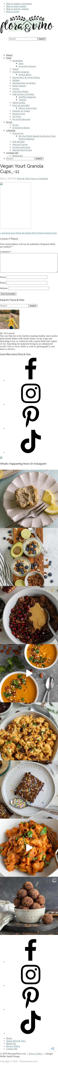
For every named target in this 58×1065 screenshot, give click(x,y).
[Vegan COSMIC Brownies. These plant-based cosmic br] (29, 789)
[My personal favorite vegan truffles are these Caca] (29, 906)
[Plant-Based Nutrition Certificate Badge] (1, 458)
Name (3, 277)
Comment (5, 251)
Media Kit (11, 1043)
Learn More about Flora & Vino (15, 354)
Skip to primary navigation (19, 3)
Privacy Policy (13, 1046)
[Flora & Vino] (27, 33)
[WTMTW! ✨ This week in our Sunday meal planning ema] (29, 557)
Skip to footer (12, 11)
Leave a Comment (39, 178)
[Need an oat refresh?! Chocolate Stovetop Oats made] (29, 615)
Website (4, 288)
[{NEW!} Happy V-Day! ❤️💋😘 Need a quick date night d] (29, 848)
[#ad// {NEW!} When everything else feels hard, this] (29, 673)
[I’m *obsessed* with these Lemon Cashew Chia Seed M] (29, 499)
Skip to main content (16, 6)
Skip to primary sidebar (17, 9)
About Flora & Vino (16, 1041)
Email (3, 282)
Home (9, 1038)
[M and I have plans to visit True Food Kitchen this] (29, 731)
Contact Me (11, 1048)
